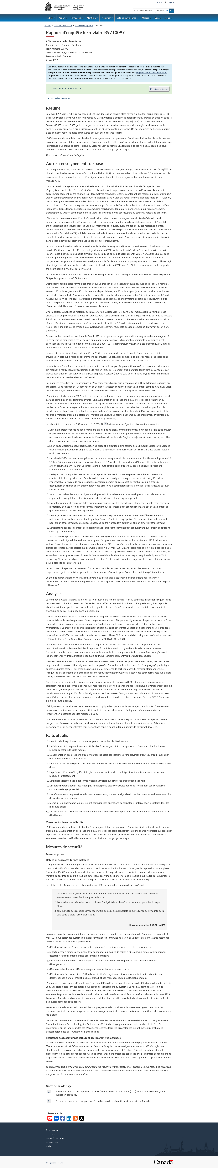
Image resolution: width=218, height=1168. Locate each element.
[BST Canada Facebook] (62, 1118)
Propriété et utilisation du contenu (151, 72)
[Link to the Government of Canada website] (163, 1162)
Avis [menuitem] (61, 1163)
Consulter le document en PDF (66, 88)
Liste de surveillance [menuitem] (126, 17)
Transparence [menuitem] (51, 1163)
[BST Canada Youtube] (49, 1118)
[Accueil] (64, 6)
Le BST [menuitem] (49, 17)
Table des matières (60, 98)
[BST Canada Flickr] (56, 1118)
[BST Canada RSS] (75, 1118)
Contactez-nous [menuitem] (162, 17)
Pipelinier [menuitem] (106, 17)
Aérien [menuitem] (62, 17)
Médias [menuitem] (145, 17)
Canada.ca (160, 2)
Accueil (48, 25)
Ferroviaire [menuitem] (76, 17)
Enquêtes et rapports (84, 25)
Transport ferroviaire (63, 25)
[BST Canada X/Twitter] (81, 1118)
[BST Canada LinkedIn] (69, 1118)
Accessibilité (50, 1134)
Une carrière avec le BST (55, 1138)
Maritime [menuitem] (91, 17)
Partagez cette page (160, 89)
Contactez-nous (52, 1142)
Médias (49, 1146)
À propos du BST (52, 1130)
